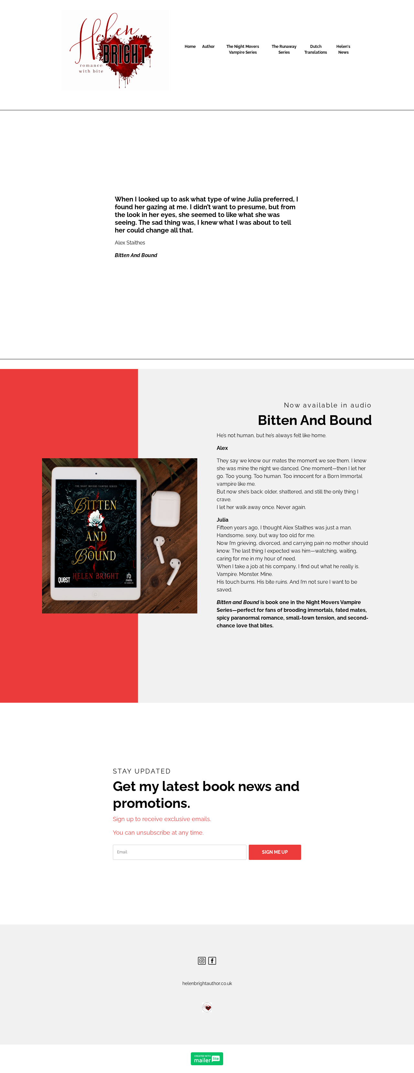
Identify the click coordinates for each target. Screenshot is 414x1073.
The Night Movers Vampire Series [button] (242, 49)
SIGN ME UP (275, 852)
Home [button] (190, 46)
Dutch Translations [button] (315, 49)
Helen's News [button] (343, 49)
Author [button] (208, 46)
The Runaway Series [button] (284, 49)
